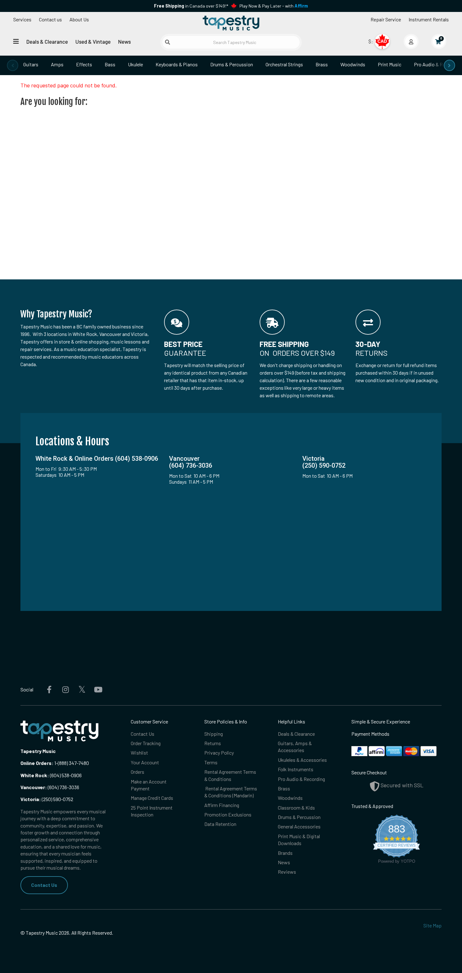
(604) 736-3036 (49, 787)
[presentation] (12, 65)
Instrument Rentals (429, 19)
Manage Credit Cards (152, 798)
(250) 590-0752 (46, 799)
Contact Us (44, 885)
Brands (285, 853)
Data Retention (220, 824)
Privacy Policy (219, 753)
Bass (110, 64)
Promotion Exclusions (227, 814)
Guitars (30, 64)
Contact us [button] (50, 19)
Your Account (145, 762)
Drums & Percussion (231, 64)
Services (22, 19)
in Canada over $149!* (191, 5)
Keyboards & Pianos (177, 64)
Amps (57, 64)
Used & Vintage (93, 41)
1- (55, 763)
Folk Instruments (295, 769)
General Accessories (299, 826)
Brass (322, 64)
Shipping (213, 734)
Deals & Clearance (47, 41)
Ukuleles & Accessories (302, 760)
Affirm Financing (221, 805)
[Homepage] (231, 23)
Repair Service (386, 19)
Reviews (287, 872)
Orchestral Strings (284, 64)
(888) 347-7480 (73, 763)
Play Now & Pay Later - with (273, 5)
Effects (84, 64)
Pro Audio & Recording (301, 779)
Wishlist (139, 753)
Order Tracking (146, 743)
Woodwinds (352, 64)
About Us (79, 19)
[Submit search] (167, 42)
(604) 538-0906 (51, 775)
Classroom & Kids (296, 808)
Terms (210, 762)
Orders (137, 772)
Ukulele (135, 64)
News (124, 41)
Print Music (389, 64)
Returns (212, 743)
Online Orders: (36, 763)
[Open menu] (16, 41)
